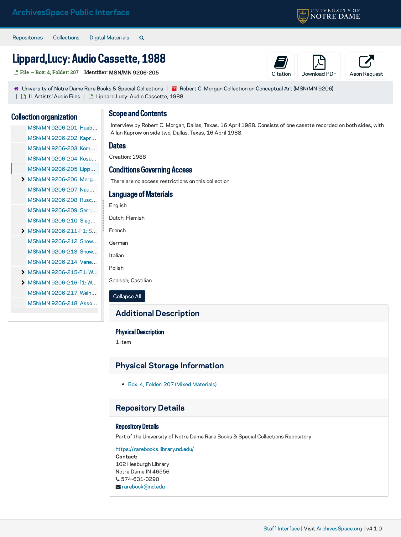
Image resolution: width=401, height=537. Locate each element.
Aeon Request (366, 73)
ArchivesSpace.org (339, 528)
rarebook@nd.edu (143, 486)
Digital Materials (109, 37)
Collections (66, 37)
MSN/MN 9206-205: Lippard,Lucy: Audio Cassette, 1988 (97, 168)
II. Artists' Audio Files (54, 96)
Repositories (28, 37)
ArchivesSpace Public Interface (71, 12)
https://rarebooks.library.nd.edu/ (155, 448)
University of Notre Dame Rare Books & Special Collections (92, 88)
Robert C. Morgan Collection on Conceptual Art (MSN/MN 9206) (256, 88)
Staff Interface (281, 528)
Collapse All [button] (127, 296)
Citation (281, 73)
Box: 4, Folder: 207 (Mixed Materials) (172, 384)
